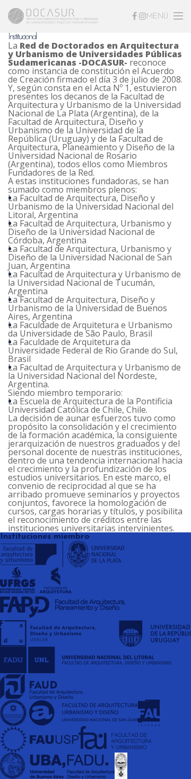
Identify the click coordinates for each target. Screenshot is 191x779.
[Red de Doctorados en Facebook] (134, 16)
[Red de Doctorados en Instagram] (142, 16)
